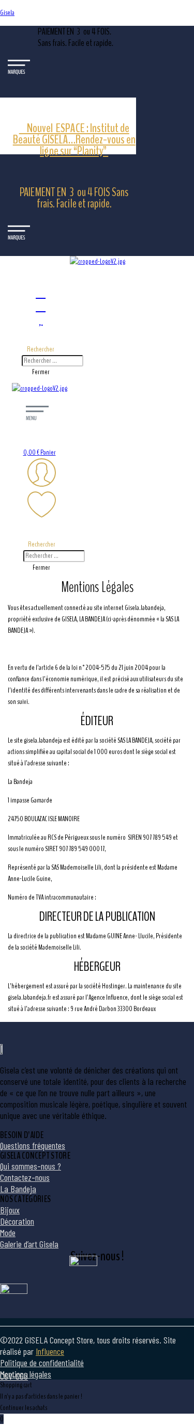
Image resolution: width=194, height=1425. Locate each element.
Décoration (17, 1221)
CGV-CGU (14, 1376)
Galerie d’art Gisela (29, 1244)
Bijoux (10, 1209)
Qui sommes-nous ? (30, 1166)
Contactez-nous (25, 1177)
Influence (50, 1351)
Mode (8, 1232)
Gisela (7, 13)
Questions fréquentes (32, 1145)
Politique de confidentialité (42, 1362)
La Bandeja (18, 1188)
